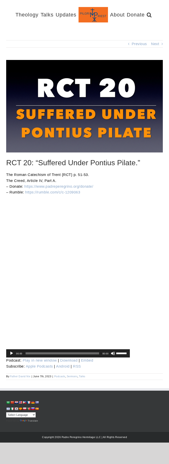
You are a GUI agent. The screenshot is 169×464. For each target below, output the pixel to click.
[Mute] (113, 353)
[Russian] (33, 408)
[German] (33, 402)
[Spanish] (37, 408)
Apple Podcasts (39, 366)
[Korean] (16, 408)
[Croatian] (16, 402)
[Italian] (12, 408)
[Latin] (20, 408)
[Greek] (37, 402)
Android (63, 366)
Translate (33, 420)
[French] (29, 402)
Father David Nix (20, 376)
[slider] (122, 353)
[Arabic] (8, 402)
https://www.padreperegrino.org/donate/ (58, 186)
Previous (139, 44)
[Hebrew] (8, 408)
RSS (77, 366)
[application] (68, 353)
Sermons (72, 376)
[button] (149, 14)
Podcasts (59, 376)
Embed (87, 360)
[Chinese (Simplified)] (12, 402)
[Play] (11, 353)
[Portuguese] (29, 408)
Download (68, 360)
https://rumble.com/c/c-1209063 (52, 192)
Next (155, 44)
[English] (20, 402)
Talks (82, 376)
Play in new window (40, 360)
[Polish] (24, 408)
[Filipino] (24, 402)
